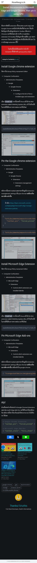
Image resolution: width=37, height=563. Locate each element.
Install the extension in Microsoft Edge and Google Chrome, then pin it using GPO (18, 10)
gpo (16, 485)
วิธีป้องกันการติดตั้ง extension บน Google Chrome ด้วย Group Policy (8, 453)
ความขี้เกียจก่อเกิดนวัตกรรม (10, 490)
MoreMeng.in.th (18, 2)
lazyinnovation (25, 485)
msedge (4, 488)
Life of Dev (30, 19)
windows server (16, 488)
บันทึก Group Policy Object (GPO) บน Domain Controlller (24, 453)
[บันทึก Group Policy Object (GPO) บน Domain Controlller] (25, 447)
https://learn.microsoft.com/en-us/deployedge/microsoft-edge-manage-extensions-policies (18, 205)
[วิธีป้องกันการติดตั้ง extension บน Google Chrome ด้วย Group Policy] (8, 447)
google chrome (7, 485)
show (16, 59)
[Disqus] (18, 535)
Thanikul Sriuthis (20, 19)
